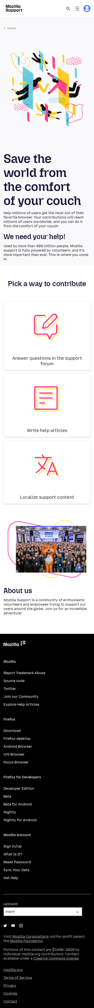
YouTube (13, 925)
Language (10, 904)
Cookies (10, 993)
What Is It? (12, 854)
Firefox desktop (16, 739)
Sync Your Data (16, 870)
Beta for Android (17, 804)
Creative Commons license (56, 958)
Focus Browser (16, 762)
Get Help (10, 878)
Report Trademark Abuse (24, 673)
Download (12, 731)
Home (11, 28)
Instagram (21, 925)
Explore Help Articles (21, 704)
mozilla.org (13, 970)
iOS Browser (13, 754)
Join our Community (20, 696)
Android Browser (17, 746)
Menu (77, 8)
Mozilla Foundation (26, 941)
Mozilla (14, 644)
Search (68, 8)
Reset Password (17, 862)
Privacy (9, 985)
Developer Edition (18, 788)
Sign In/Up (12, 846)
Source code (13, 681)
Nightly (9, 812)
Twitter (9, 689)
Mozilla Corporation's (30, 936)
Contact (10, 1001)
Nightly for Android (20, 820)
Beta (7, 796)
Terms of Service (17, 978)
